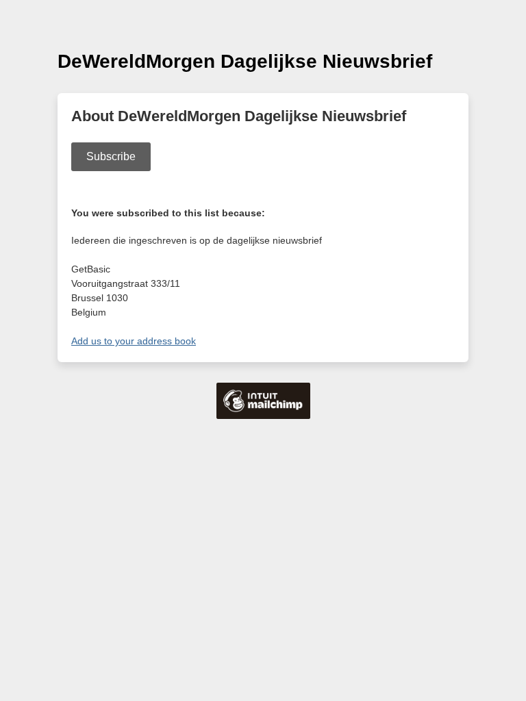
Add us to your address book (133, 340)
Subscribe (111, 156)
